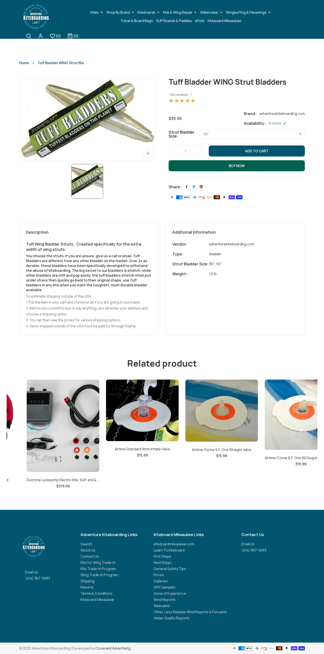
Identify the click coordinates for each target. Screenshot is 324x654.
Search (86, 544)
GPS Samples (164, 587)
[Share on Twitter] (194, 187)
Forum (159, 574)
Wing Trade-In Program (99, 574)
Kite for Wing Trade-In (97, 562)
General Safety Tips (170, 568)
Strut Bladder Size (182, 134)
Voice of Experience (170, 593)
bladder (215, 254)
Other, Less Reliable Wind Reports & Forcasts (190, 611)
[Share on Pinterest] (201, 187)
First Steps (162, 556)
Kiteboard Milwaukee (97, 599)
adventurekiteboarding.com (231, 244)
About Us (87, 550)
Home (24, 63)
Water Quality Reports (171, 618)
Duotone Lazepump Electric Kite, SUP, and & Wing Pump (43, 479)
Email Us (31, 572)
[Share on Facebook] (187, 187)
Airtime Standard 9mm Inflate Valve (122, 449)
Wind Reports (165, 599)
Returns (86, 587)
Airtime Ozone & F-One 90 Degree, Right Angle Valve (281, 457)
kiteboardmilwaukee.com (174, 544)
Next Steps (163, 562)
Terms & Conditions (96, 593)
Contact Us (89, 556)
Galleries (161, 581)
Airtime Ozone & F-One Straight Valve (201, 449)
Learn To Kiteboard (169, 550)
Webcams (162, 605)
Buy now (237, 165)
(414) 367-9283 (37, 578)
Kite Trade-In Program (98, 568)
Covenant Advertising (112, 648)
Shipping (87, 581)
